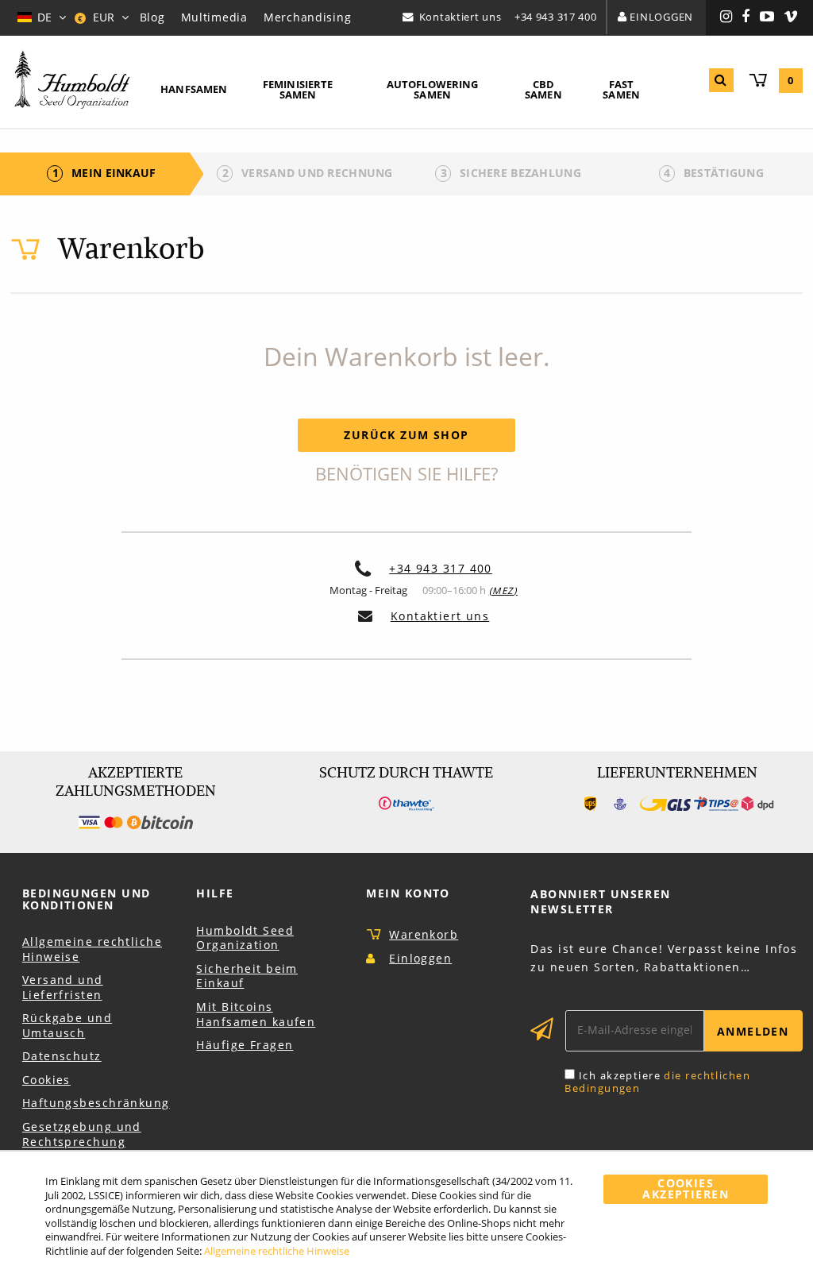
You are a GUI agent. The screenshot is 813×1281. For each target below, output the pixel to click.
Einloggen (661, 17)
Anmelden (753, 1031)
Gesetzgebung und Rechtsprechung (81, 1134)
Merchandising (307, 17)
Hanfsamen (193, 89)
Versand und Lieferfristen (62, 987)
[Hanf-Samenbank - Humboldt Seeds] (72, 81)
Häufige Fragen (244, 1044)
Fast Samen (621, 89)
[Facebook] (746, 17)
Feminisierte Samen (298, 89)
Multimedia (214, 17)
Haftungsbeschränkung (96, 1102)
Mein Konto (407, 893)
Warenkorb (423, 934)
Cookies (46, 1079)
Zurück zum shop (406, 434)
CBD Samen (543, 89)
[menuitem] (194, 90)
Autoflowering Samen (433, 89)
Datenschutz (62, 1055)
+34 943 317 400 (555, 17)
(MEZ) (503, 590)
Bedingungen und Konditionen (86, 899)
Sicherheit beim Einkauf (247, 976)
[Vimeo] (791, 17)
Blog (152, 17)
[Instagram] (726, 17)
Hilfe (214, 893)
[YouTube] (767, 17)
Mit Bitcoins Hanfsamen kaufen (255, 1014)
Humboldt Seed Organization (245, 938)
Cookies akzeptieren (685, 1188)
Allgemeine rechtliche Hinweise (92, 949)
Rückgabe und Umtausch (67, 1025)
